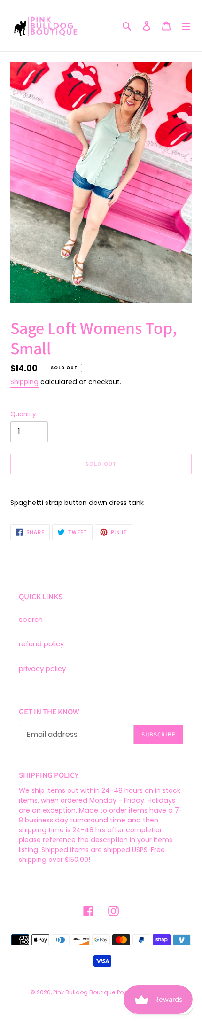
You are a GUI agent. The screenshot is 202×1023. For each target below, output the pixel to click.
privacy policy (42, 669)
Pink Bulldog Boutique (84, 992)
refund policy (41, 644)
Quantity (23, 414)
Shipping (24, 382)
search (31, 619)
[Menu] (186, 26)
